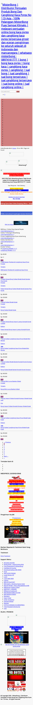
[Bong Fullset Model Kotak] (9, 302)
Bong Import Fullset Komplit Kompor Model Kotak (16, 406)
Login (5, 577)
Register (6, 603)
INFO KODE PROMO (10, 573)
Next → (6, 456)
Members (7, 596)
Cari (18, 91)
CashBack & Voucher (10, 568)
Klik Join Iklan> (9, 224)
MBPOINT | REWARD (10, 589)
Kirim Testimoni (5, 556)
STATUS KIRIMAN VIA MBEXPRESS (14, 605)
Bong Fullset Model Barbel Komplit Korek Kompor (16, 370)
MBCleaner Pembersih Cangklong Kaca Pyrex (14, 270)
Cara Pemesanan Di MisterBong (13, 566)
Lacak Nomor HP (9, 575)
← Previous (7, 442)
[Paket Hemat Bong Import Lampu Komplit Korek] (16, 322)
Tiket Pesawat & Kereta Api (12, 607)
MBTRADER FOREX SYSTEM (12, 593)
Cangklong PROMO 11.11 (8, 250)
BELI (2, 260)
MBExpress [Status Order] (12, 587)
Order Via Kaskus (9, 600)
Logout (6, 580)
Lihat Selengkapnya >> (7, 231)
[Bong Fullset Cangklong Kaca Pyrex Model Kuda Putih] (16, 420)
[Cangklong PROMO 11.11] (9, 248)
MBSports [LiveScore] (10, 591)
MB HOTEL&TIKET (9, 582)
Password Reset (8, 601)
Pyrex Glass (25, 190)
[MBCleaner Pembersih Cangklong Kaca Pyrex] (15, 262)
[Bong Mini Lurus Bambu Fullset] (11, 381)
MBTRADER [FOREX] (10, 594)
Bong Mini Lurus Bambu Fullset (10, 389)
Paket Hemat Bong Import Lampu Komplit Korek (15, 329)
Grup (5, 571)
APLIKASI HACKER (9, 563)
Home (14, 148)
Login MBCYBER (9, 578)
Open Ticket (7, 598)
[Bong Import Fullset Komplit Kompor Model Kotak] (16, 398)
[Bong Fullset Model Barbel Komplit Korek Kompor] (16, 362)
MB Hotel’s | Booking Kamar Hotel (14, 584)
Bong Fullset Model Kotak (8, 310)
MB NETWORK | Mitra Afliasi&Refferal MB (16, 586)
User (5, 608)
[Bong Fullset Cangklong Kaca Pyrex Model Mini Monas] (16, 340)
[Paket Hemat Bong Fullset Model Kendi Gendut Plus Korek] (16, 281)
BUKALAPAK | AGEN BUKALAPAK (14, 564)
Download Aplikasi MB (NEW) (12, 570)
